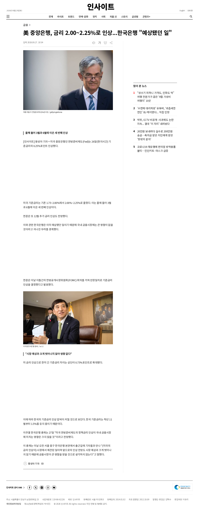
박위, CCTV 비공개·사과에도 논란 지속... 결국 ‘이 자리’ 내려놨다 (155, 122)
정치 (95, 16)
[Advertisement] (68, 174)
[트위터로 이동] (36, 487)
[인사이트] (100, 7)
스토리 (124, 16)
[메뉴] (8, 16)
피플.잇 (113, 16)
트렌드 (71, 16)
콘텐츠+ (146, 16)
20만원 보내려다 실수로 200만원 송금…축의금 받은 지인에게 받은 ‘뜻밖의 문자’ (155, 135)
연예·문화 (83, 16)
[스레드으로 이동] (48, 487)
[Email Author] (42, 463)
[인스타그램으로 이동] (42, 487)
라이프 (60, 16)
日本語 (190, 10)
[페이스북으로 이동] (29, 487)
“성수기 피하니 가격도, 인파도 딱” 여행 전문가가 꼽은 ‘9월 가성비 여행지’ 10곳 (155, 96)
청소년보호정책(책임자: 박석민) (37, 503)
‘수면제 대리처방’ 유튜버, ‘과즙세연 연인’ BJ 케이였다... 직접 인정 (156, 110)
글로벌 (135, 16)
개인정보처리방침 (13, 503)
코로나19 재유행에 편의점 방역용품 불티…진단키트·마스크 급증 (156, 149)
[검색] (191, 16)
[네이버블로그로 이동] (54, 487)
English (182, 10)
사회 (103, 16)
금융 (25, 25)
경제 (51, 16)
